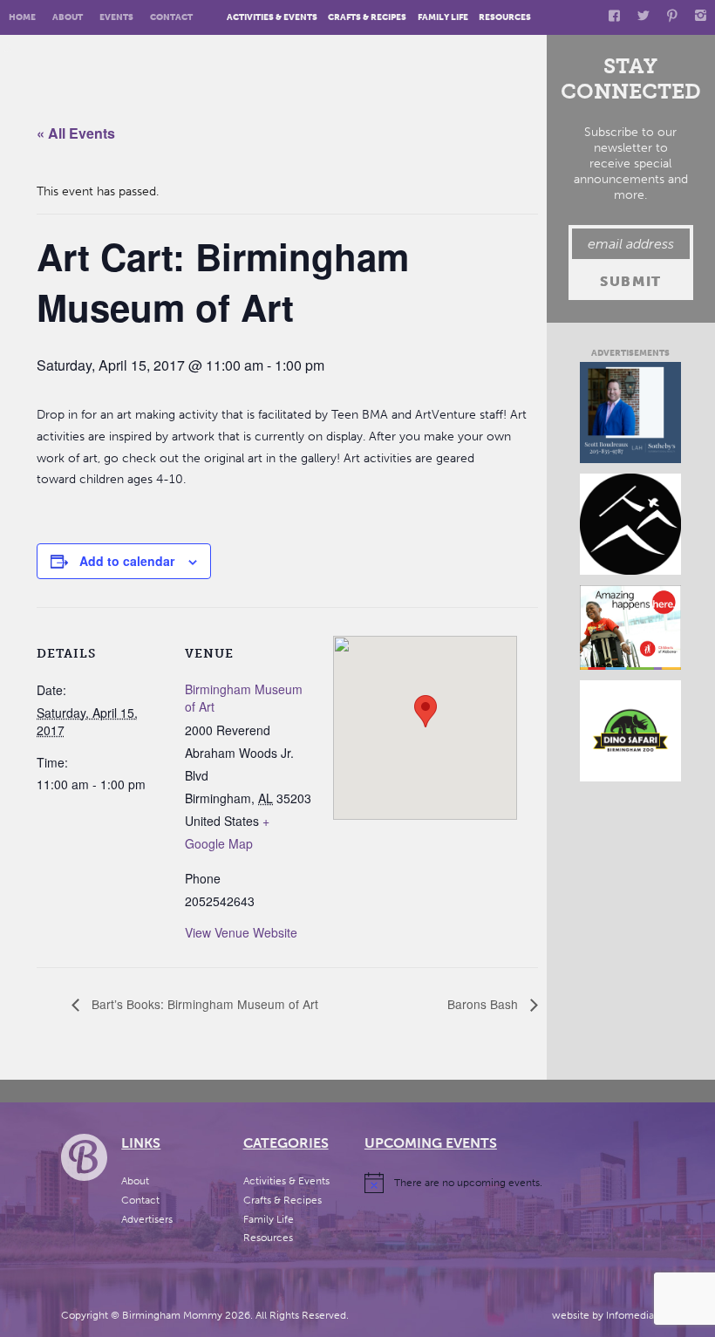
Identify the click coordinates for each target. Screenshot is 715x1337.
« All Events (76, 133)
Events (116, 17)
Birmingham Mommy (172, 1315)
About (67, 17)
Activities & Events (272, 17)
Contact (171, 17)
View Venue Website (241, 932)
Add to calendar (126, 561)
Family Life (443, 17)
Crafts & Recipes (367, 17)
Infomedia (630, 1315)
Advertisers (147, 1219)
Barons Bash (484, 1004)
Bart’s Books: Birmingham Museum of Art (203, 1004)
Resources (505, 17)
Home (22, 17)
